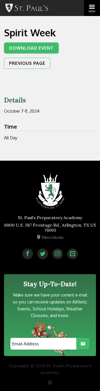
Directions (52, 237)
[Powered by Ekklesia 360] (50, 380)
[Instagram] (57, 253)
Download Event (31, 48)
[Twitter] (42, 253)
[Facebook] (27, 253)
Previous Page (27, 63)
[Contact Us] (72, 253)
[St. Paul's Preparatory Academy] (26, 8)
